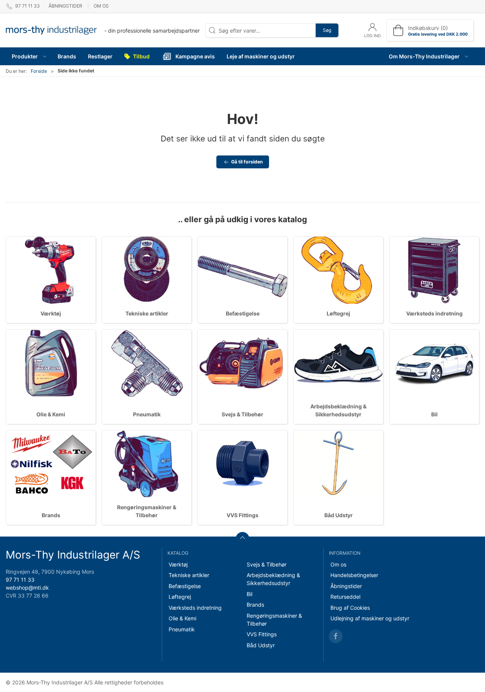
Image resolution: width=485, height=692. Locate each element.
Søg (327, 30)
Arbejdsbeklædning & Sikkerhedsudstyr (273, 579)
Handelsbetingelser (354, 575)
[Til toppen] (242, 539)
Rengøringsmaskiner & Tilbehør (274, 619)
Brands (51, 515)
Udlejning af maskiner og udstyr (369, 618)
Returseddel (345, 596)
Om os (101, 6)
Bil (434, 414)
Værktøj (51, 313)
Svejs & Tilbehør (242, 414)
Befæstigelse (243, 313)
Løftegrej (338, 313)
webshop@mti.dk (27, 587)
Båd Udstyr (338, 515)
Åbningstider (65, 6)
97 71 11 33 (20, 579)
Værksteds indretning (434, 313)
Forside (39, 71)
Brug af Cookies (350, 607)
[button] (29, 56)
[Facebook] (336, 636)
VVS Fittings (242, 515)
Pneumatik (147, 414)
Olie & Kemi (50, 414)
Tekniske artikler (146, 313)
